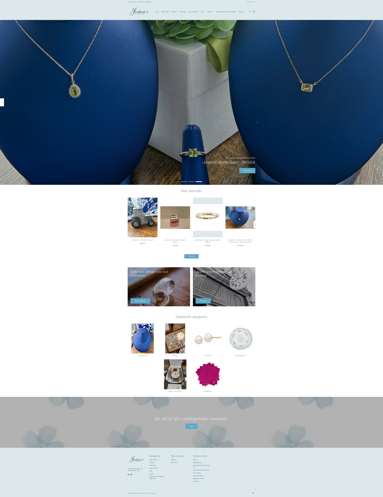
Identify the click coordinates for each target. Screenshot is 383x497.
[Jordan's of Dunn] (140, 11)
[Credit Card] (253, 493)
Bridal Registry (197, 462)
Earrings (208, 355)
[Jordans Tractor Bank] (142, 217)
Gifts (191, 426)
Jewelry (151, 474)
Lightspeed (153, 493)
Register (173, 460)
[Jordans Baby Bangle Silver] (175, 217)
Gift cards (241, 12)
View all (191, 256)
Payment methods (198, 476)
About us (195, 460)
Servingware (240, 355)
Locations (195, 481)
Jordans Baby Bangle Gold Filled (208, 241)
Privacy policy (197, 473)
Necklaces (142, 355)
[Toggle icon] (250, 11)
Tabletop (151, 462)
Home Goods (165, 12)
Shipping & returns (198, 478)
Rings (175, 355)
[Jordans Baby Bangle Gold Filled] (208, 217)
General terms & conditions (201, 470)
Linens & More (153, 468)
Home (157, 12)
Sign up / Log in (251, 2)
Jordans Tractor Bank (142, 240)
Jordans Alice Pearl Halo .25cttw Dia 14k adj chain (240, 241)
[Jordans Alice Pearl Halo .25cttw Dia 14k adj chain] (240, 217)
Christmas (183, 12)
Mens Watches (175, 391)
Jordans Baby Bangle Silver (175, 241)
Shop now (247, 170)
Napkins (208, 391)
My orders (174, 462)
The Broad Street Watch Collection (226, 12)
